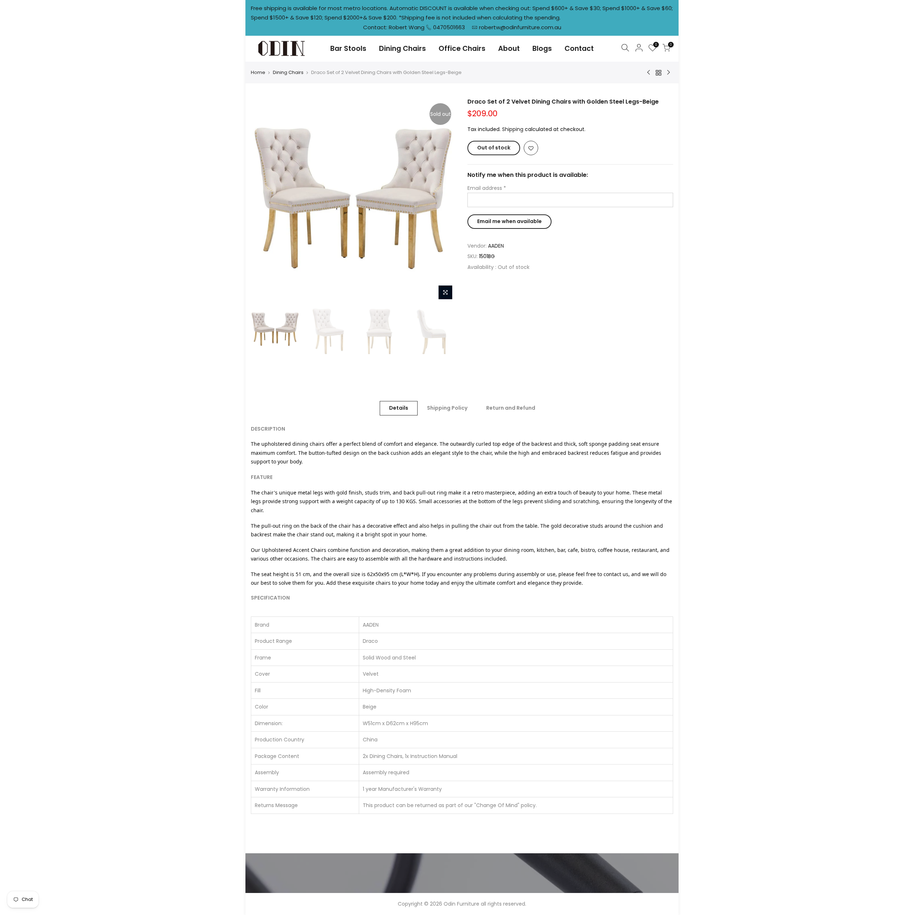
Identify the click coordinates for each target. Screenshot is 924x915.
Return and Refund (510, 407)
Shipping (512, 129)
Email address (486, 188)
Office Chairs (462, 48)
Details (398, 407)
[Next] (444, 201)
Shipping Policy (447, 407)
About (509, 48)
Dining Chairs (402, 48)
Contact (579, 48)
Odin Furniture (461, 903)
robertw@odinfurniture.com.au (520, 27)
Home (258, 72)
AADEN (496, 245)
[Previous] (263, 201)
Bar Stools (348, 48)
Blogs (542, 48)
